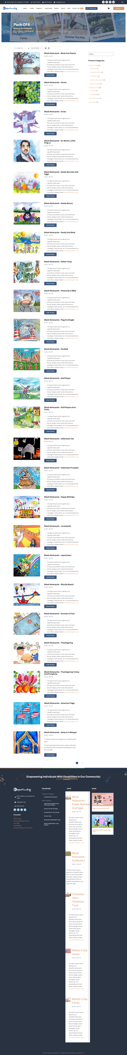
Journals (92, 90)
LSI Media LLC (81, 1053)
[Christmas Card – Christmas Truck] (68, 894)
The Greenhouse (94, 98)
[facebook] (103, 2)
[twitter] (106, 2)
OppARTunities (93, 87)
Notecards (93, 94)
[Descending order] (28, 48)
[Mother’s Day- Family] (68, 999)
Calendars (93, 68)
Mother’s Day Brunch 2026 (101, 808)
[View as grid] (45, 48)
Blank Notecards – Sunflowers (79, 857)
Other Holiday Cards (96, 80)
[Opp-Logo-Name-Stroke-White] (22, 788)
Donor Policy (17, 818)
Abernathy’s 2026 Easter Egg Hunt (102, 830)
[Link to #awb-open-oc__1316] (122, 2)
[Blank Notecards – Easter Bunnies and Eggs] (68, 797)
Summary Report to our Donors (23, 828)
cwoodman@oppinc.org (71, 71)
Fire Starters (94, 76)
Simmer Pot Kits (95, 84)
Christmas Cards (95, 72)
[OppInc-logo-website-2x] (10, 7)
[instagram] (110, 2)
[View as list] (48, 48)
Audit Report (17, 825)
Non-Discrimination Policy (21, 821)
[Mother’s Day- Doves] (68, 950)
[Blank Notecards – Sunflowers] (68, 853)
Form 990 (16, 823)
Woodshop (92, 102)
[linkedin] (113, 2)
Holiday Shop (93, 65)
